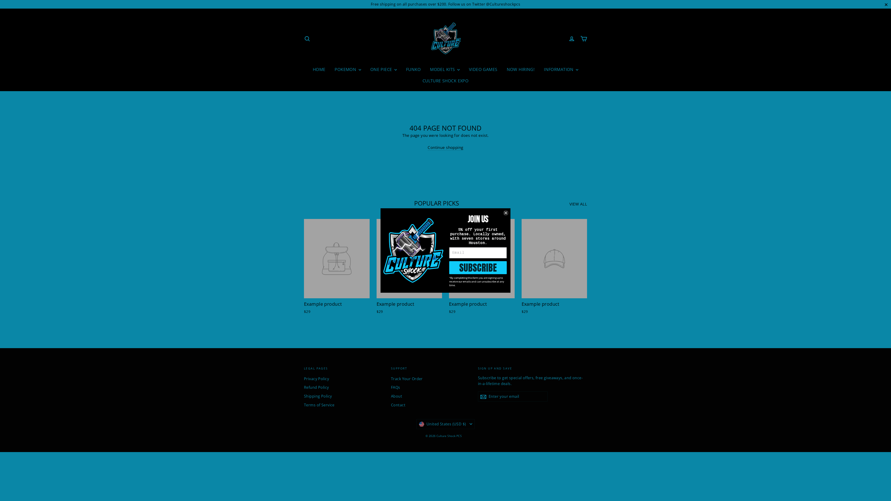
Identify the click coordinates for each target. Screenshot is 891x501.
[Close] (506, 213)
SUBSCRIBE (478, 267)
